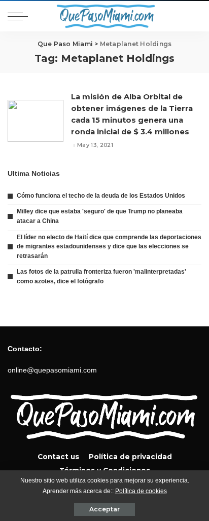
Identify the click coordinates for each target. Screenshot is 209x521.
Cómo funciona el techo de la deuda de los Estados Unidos (101, 195)
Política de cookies (141, 491)
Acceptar (104, 509)
